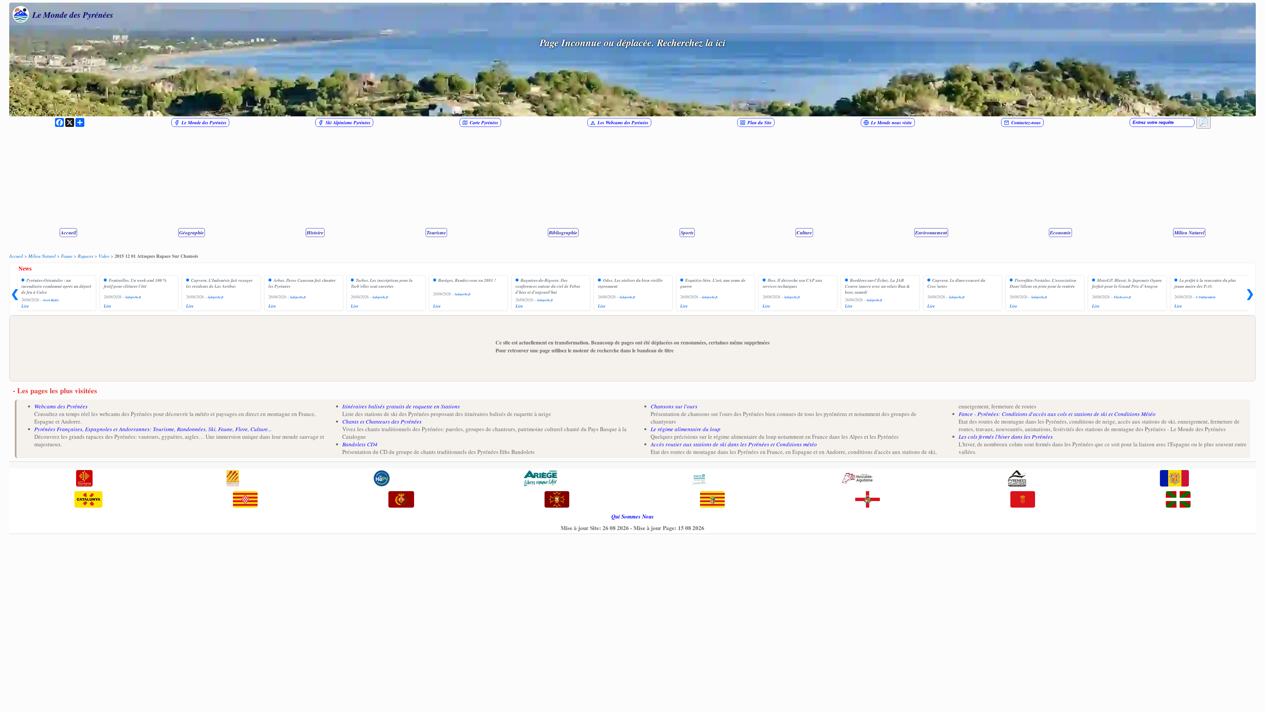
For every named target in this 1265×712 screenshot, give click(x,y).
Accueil (68, 232)
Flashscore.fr (1122, 297)
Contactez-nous (1026, 122)
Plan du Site (759, 122)
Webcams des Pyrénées (61, 406)
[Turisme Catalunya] (88, 500)
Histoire (315, 232)
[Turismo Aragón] (712, 500)
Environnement (931, 232)
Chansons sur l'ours (674, 406)
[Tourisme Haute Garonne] (699, 479)
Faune (66, 256)
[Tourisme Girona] (245, 500)
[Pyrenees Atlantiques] (1017, 479)
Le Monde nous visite (891, 122)
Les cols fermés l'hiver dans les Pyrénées (1006, 436)
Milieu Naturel (1189, 232)
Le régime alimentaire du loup (685, 429)
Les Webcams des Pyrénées (623, 122)
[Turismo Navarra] (1022, 500)
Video (103, 256)
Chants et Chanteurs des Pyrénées (382, 421)
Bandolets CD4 (360, 444)
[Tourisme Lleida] (401, 500)
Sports (687, 232)
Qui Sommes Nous (632, 516)
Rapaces (85, 256)
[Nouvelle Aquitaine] (857, 479)
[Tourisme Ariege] (540, 479)
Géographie (191, 232)
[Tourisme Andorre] (1174, 479)
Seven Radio (51, 300)
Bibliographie (563, 232)
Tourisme (436, 232)
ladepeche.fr (133, 297)
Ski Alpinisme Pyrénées (347, 122)
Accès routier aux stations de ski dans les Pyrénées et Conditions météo (734, 444)
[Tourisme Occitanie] (84, 479)
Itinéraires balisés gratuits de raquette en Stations (401, 406)
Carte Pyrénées (484, 122)
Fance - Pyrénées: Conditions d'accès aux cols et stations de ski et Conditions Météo (1057, 414)
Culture (804, 232)
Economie (1060, 232)
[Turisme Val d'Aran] (557, 500)
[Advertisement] (632, 178)
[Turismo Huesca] (867, 500)
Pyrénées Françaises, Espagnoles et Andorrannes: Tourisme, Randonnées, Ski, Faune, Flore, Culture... (153, 429)
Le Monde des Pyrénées (72, 14)
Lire (25, 306)
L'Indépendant (1206, 297)
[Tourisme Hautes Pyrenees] (381, 479)
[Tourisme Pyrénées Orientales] (232, 479)
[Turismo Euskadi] (1178, 500)
